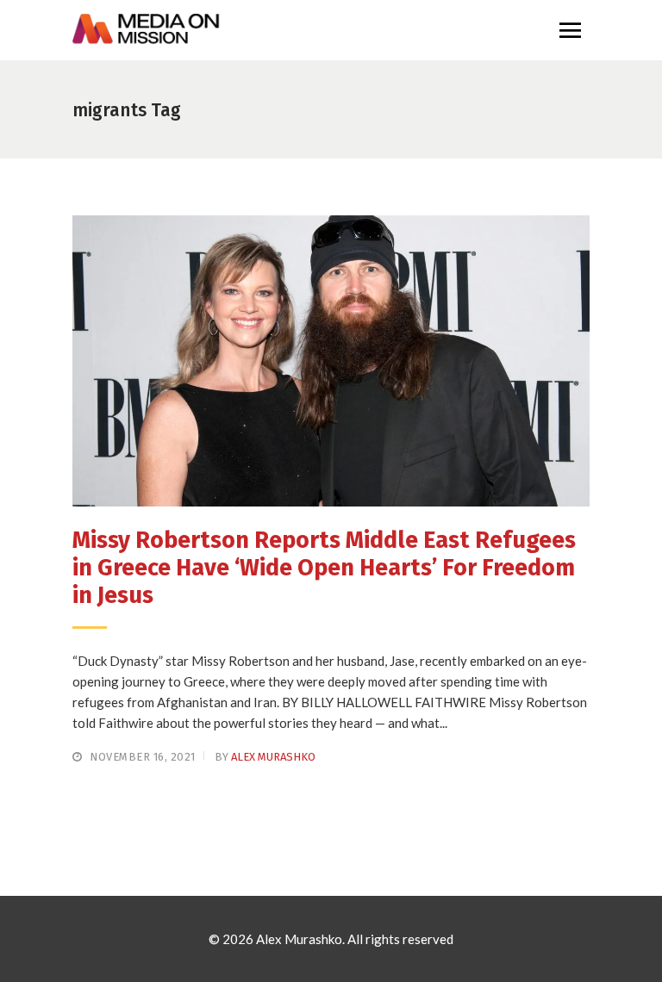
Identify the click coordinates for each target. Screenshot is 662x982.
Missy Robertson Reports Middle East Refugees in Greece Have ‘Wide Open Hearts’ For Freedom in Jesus (324, 568)
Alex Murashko (273, 756)
